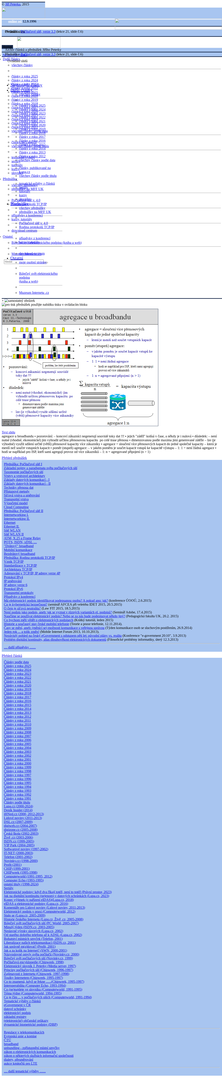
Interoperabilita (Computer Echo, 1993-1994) (35, 985)
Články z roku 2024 (17, 670)
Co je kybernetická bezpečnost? (25, 604)
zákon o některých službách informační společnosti (38, 1055)
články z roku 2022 (32, 117)
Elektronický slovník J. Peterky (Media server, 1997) (40, 966)
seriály (23, 187)
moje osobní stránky (33, 262)
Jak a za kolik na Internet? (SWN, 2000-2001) (35, 950)
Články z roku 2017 (17, 697)
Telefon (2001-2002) (18, 857)
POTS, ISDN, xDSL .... (20, 542)
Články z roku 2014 (17, 709)
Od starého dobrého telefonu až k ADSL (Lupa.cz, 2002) (43, 935)
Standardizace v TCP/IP (20, 565)
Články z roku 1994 (17, 787)
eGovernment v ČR (17, 1005)
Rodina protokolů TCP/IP (29, 204)
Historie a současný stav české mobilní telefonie (36, 624)
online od (15, 21)
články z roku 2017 (32, 137)
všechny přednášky (32, 208)
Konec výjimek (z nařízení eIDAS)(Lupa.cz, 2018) (39, 900)
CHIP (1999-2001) (17, 868)
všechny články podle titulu (38, 176)
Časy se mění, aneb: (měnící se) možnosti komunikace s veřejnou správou (54, 628)
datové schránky (15, 1009)
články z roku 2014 (32, 148)
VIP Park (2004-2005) (19, 845)
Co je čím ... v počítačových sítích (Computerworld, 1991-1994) (48, 997)
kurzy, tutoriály (21, 219)
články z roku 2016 (32, 140)
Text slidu (8, 432)
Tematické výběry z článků (22, 1001)
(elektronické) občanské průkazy (26, 1020)
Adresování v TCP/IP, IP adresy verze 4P (32, 573)
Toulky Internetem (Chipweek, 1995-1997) (33, 978)
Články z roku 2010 (17, 724)
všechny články (22, 65)
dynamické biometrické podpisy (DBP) (30, 1024)
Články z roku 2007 (17, 736)
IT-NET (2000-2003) (18, 853)
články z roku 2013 (32, 152)
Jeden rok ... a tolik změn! (21, 632)
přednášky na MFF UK (35, 212)
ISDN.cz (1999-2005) (19, 841)
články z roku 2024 (24, 80)
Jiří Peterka (12, 4)
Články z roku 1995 (17, 783)
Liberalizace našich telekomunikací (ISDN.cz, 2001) (40, 942)
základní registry (15, 1017)
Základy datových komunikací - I (26, 480)
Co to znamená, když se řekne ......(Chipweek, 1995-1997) (44, 981)
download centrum (24, 230)
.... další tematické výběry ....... (25, 1071)
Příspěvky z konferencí (19, 596)
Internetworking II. (17, 519)
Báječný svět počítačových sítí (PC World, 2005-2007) (41, 923)
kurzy (23, 195)
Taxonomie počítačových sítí (23, 472)
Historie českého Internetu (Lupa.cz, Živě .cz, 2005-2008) (43, 919)
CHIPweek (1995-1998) (20, 872)
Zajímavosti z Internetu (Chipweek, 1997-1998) (36, 974)
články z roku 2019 (24, 100)
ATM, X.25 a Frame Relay (22, 538)
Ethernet (9, 522)
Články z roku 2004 (17, 748)
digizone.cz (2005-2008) (21, 829)
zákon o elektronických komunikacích (30, 1052)
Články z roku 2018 (17, 693)
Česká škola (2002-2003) (21, 833)
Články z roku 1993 (17, 790)
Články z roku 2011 (17, 720)
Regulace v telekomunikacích (24, 1032)
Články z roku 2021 (17, 681)
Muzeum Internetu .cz (34, 292)
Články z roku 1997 (17, 775)
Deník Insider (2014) (18, 810)
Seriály (8, 888)
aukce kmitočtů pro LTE (20, 1063)
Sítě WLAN (12, 530)
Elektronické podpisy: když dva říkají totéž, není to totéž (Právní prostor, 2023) (58, 892)
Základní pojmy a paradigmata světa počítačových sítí (40, 468)
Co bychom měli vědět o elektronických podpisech (38, 620)
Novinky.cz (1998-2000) (21, 861)
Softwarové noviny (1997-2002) (26, 849)
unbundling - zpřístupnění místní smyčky (32, 1048)
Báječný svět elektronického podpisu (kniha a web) (46, 242)
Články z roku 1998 (17, 771)
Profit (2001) (12, 865)
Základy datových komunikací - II (27, 483)
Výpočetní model (16, 503)
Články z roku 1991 (17, 798)
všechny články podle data (37, 160)
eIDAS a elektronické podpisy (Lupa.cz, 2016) (36, 903)
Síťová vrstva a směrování (22, 495)
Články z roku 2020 (17, 685)
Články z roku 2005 (17, 744)
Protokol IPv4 (13, 577)
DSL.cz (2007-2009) (18, 822)
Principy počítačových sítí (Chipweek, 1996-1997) (38, 970)
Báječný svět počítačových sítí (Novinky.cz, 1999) (38, 958)
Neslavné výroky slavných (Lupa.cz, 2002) (33, 931)
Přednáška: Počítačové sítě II (23, 511)
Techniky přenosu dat (18, 487)
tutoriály (17, 165)
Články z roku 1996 (17, 779)
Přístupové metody (16, 491)
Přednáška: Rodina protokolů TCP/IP (29, 557)
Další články (21, 89)
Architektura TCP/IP (18, 569)
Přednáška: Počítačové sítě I (23, 464)
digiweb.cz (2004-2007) (20, 826)
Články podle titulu (17, 802)
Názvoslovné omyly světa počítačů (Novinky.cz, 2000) (41, 954)
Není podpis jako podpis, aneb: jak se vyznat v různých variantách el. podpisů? (58, 612)
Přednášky (10, 179)
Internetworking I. (16, 515)
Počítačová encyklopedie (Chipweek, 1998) (34, 962)
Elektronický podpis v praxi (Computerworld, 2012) (39, 911)
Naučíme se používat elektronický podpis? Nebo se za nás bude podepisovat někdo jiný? (64, 616)
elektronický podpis (17, 1013)
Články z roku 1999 (17, 767)
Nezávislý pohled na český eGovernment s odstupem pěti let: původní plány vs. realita (63, 635)
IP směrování (13, 581)
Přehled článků (12, 656)
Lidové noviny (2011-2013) (23, 818)
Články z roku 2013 (17, 713)
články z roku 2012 (32, 156)
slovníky (17, 173)
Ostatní (8, 236)
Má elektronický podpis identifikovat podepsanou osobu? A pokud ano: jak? (56, 600)
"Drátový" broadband (19, 546)
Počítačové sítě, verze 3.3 (38, 31)
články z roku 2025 (24, 76)
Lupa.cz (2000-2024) (18, 806)
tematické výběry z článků (37, 183)
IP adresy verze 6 (15, 585)
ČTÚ (7, 1040)
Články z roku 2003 (17, 751)
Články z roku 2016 (17, 701)
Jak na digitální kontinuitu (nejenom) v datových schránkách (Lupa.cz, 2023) (56, 896)
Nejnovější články (26, 84)
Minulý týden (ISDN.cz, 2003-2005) (29, 927)
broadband (11, 1044)
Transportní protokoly (19, 593)
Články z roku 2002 (17, 755)
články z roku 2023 (32, 113)
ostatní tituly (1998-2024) (21, 884)
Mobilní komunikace (18, 550)
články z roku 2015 (32, 144)
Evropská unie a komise (20, 1036)
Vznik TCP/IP (14, 561)
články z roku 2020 (32, 125)
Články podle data (16, 662)
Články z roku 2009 (17, 728)
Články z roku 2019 (17, 689)
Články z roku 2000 (17, 763)
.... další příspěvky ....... (20, 647)
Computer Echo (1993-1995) (24, 880)
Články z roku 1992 (17, 794)
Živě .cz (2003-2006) (18, 837)
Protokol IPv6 (13, 589)
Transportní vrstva (16, 499)
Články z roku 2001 (17, 759)
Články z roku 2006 (17, 740)
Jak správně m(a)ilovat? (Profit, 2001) (30, 946)
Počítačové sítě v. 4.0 (33, 223)
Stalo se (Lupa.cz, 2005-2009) (24, 915)
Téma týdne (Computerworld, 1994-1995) (33, 993)
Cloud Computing (16, 507)
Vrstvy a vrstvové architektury (24, 476)
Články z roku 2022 (17, 677)
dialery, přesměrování (18, 1059)
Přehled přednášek (14, 458)
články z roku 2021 (32, 121)
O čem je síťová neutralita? (22, 608)
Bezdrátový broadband (19, 554)
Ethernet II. (11, 526)
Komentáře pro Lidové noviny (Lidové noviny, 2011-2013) (44, 907)
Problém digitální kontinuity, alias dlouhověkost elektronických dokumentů (55, 639)
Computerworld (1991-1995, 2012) (28, 876)
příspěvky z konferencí (27, 215)
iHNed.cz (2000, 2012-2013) (24, 814)
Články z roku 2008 (17, 732)
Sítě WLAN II (14, 534)
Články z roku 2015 (17, 705)
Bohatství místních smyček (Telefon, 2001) (33, 939)
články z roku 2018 (32, 133)
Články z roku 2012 (17, 716)
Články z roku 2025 (17, 666)
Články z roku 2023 (17, 674)
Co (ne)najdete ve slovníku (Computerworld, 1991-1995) (43, 989)
